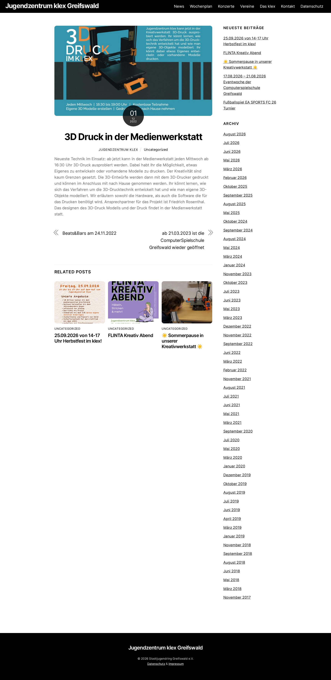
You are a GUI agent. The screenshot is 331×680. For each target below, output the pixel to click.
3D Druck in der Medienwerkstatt (133, 136)
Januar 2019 (234, 536)
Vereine (247, 6)
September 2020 (238, 431)
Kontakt (288, 6)
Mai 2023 (231, 309)
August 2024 (234, 239)
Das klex (267, 6)
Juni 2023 (232, 300)
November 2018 (237, 545)
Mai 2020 (231, 449)
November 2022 (237, 335)
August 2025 (234, 204)
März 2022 (232, 361)
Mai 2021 (231, 414)
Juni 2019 (231, 510)
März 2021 (232, 422)
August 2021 (234, 387)
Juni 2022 (232, 352)
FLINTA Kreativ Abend (130, 335)
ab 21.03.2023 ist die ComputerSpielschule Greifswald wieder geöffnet (176, 240)
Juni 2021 (231, 405)
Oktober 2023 (235, 282)
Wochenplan (201, 6)
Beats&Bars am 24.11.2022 (89, 233)
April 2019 (232, 519)
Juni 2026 (232, 151)
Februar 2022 (235, 370)
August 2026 (234, 134)
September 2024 (238, 230)
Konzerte (226, 6)
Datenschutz (312, 6)
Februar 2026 (235, 178)
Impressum (176, 664)
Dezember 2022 (237, 326)
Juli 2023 (231, 291)
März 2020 (232, 457)
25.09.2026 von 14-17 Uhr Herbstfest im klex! (78, 338)
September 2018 (237, 553)
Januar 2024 (234, 265)
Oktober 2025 (235, 186)
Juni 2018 (231, 571)
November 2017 (237, 597)
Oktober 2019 (235, 484)
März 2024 (232, 256)
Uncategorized (156, 150)
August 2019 (234, 492)
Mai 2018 (231, 580)
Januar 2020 (234, 466)
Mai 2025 (231, 213)
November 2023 (237, 274)
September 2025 (238, 195)
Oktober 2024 (235, 221)
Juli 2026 (231, 143)
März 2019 (232, 527)
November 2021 (237, 379)
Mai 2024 (231, 248)
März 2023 (232, 318)
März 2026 (232, 169)
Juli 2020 (231, 440)
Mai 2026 (231, 160)
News (179, 6)
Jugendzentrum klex (118, 150)
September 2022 (238, 344)
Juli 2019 (231, 501)
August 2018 (234, 562)
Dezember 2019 (237, 475)
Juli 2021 (231, 396)
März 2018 (232, 589)
